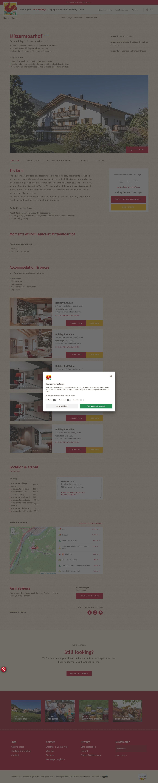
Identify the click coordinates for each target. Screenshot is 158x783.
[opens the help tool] (3, 669)
